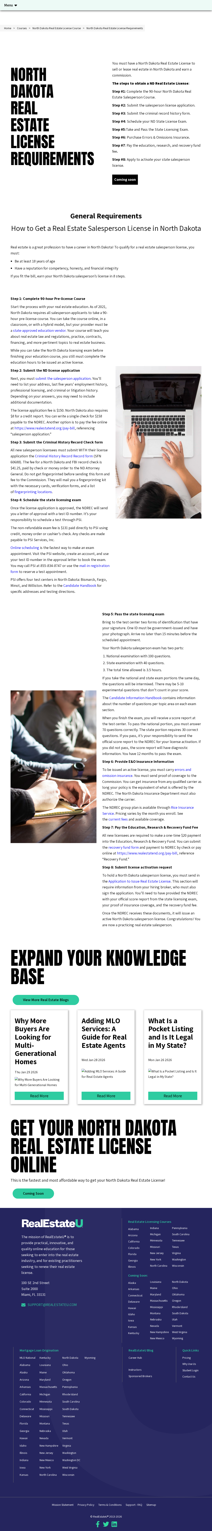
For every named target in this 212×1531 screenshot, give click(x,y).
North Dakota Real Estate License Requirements (115, 28)
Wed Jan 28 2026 (93, 1060)
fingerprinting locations (33, 491)
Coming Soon (33, 1193)
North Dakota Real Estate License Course (57, 28)
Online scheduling (25, 547)
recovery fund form (123, 847)
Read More (39, 1096)
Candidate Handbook (79, 585)
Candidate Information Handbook (135, 697)
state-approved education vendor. (39, 330)
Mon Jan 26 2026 (160, 1060)
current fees (118, 819)
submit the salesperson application (63, 378)
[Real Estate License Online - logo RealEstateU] (52, 1224)
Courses (22, 28)
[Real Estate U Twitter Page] (106, 1526)
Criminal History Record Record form (64, 456)
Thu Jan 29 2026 (26, 1072)
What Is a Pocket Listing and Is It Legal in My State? (170, 1033)
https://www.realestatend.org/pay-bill (44, 428)
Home (7, 28)
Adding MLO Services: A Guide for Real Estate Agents (104, 1033)
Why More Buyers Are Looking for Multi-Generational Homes (35, 1041)
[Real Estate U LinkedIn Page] (114, 1526)
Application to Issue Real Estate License (139, 881)
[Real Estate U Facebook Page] (98, 1526)
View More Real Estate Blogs (46, 999)
